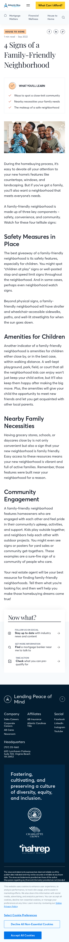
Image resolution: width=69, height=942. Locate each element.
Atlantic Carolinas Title (36, 724)
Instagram (59, 727)
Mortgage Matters (14, 17)
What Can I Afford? (50, 5)
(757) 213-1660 (11, 747)
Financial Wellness (33, 17)
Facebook (59, 719)
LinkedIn (58, 723)
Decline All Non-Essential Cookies (32, 924)
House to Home (52, 17)
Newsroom (9, 734)
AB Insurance (34, 719)
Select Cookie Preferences (20, 915)
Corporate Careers (9, 724)
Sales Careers (11, 719)
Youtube (58, 731)
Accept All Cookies (23, 935)
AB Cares (9, 730)
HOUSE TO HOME (15, 31)
